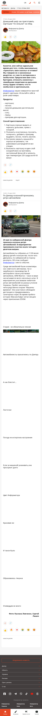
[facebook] (4, 694)
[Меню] (39, 3)
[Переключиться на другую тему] (30, 3)
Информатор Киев (21, 705)
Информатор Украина (6, 705)
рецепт (18, 180)
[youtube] (32, 694)
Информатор (8, 91)
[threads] (37, 694)
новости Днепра (8, 180)
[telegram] (15, 694)
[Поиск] (34, 3)
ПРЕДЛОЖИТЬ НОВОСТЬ (21, 660)
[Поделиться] (10, 37)
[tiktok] (26, 694)
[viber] (21, 694)
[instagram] (10, 694)
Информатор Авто (34, 705)
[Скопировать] (15, 37)
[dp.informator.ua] (4, 2)
